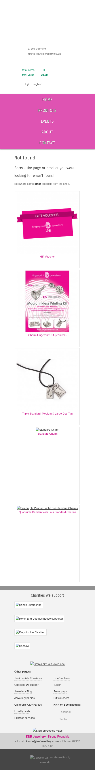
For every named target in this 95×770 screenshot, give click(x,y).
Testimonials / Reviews (28, 678)
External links (61, 678)
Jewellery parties (24, 698)
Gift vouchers (61, 698)
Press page (60, 691)
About (47, 132)
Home (47, 99)
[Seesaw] (22, 646)
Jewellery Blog (23, 691)
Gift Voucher (47, 256)
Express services (24, 718)
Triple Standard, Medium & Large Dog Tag (47, 413)
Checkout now (63, 76)
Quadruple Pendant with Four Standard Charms (47, 512)
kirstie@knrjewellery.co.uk (44, 54)
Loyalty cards (22, 711)
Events (47, 121)
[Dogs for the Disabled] (30, 632)
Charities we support (26, 684)
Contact (47, 143)
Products (47, 110)
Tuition (57, 684)
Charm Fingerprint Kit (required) (47, 335)
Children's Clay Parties (28, 704)
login (27, 84)
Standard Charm (47, 433)
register (38, 84)
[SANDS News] (28, 605)
